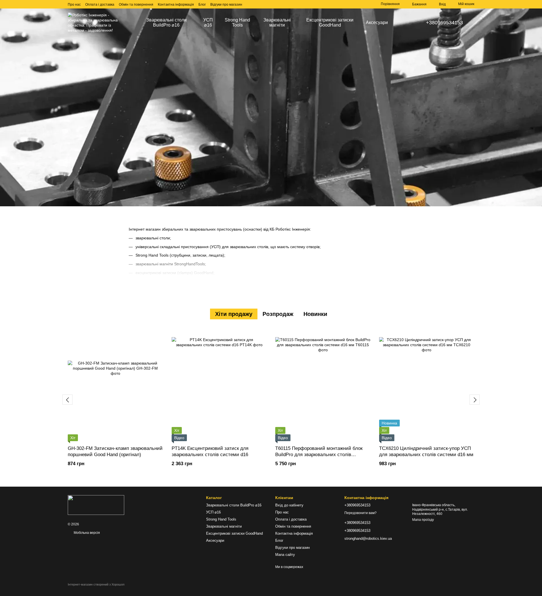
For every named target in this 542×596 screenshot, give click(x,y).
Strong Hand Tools (237, 22)
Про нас (74, 4)
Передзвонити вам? (360, 513)
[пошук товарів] (402, 22)
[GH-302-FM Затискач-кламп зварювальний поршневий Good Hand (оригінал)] (115, 384)
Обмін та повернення (136, 4)
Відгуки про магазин (226, 4)
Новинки (315, 314)
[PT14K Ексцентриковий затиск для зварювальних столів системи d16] (219, 384)
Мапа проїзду (423, 520)
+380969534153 (444, 22)
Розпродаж (278, 314)
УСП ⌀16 (208, 22)
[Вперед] (474, 400)
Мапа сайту (285, 554)
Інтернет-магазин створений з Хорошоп (96, 584)
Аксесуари (377, 22)
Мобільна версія (86, 533)
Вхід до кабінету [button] (289, 505)
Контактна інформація (176, 4)
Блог (202, 4)
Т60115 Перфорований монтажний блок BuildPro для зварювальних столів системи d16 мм (318, 454)
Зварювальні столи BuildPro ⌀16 (166, 22)
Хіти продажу (233, 314)
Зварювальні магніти (277, 22)
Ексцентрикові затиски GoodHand (329, 22)
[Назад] (67, 400)
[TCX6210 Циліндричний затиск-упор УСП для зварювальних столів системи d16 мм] (427, 384)
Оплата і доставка (99, 4)
